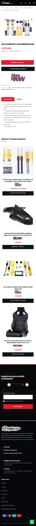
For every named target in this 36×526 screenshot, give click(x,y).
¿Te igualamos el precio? (18, 69)
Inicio (2, 8)
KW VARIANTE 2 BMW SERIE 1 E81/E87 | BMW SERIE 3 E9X (18, 288)
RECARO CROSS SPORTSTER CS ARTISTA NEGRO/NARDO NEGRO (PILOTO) (18, 342)
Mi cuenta (4, 491)
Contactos (4, 494)
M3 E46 (16, 8)
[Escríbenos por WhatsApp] (32, 522)
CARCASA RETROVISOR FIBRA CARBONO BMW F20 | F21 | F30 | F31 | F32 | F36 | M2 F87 (18, 234)
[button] (31, 19)
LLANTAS (3, 483)
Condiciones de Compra (8, 509)
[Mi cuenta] (25, 3)
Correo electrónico (9, 393)
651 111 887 (7, 447)
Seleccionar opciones (18, 193)
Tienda (3, 487)
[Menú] (34, 3)
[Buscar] (21, 3)
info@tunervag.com (10, 450)
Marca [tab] (19, 99)
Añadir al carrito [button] (18, 246)
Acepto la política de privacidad (13, 401)
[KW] (17, 78)
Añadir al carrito (17, 62)
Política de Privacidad (7, 505)
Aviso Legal (4, 502)
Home (3, 498)
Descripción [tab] (8, 99)
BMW (7, 8)
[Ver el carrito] (30, 3)
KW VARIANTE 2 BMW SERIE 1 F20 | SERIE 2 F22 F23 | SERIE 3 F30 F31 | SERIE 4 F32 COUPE (18, 180)
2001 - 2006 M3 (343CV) (26, 8)
